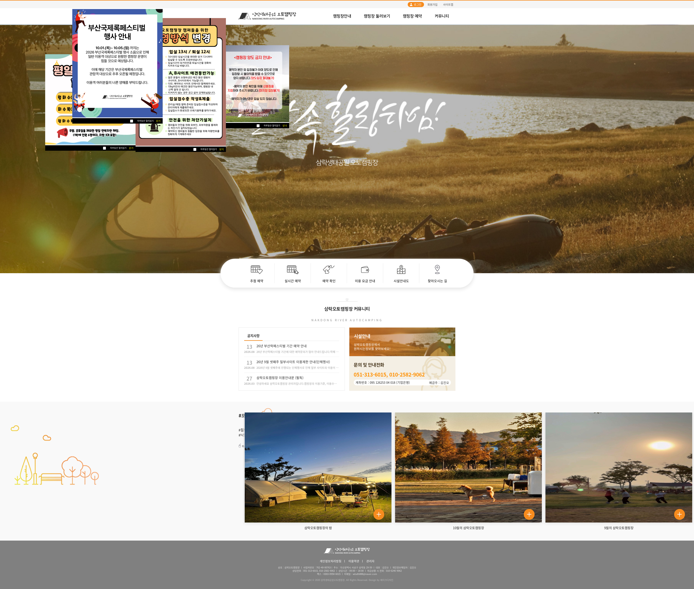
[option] (257, 273)
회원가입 (432, 5)
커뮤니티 (442, 16)
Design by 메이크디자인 (381, 580)
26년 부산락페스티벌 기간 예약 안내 (291, 348)
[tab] (253, 336)
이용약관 (353, 561)
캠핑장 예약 (412, 16)
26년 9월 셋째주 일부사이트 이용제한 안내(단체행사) (291, 364)
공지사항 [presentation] (253, 335)
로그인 (417, 5)
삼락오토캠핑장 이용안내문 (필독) (291, 380)
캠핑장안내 (342, 16)
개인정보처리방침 (330, 561)
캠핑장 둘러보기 (377, 16)
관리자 (370, 561)
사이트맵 (448, 5)
